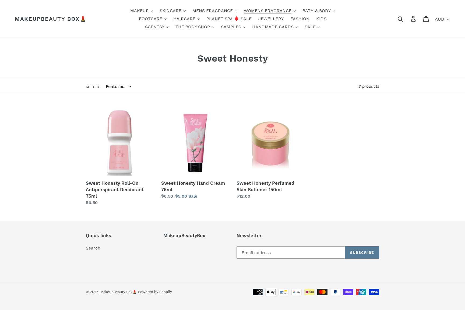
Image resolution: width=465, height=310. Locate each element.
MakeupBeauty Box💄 (51, 19)
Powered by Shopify (155, 292)
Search (93, 248)
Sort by (93, 87)
